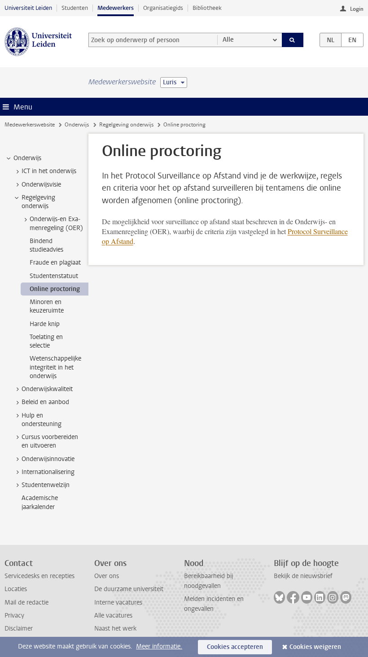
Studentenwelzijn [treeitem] (46, 485)
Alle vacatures (113, 615)
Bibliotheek (207, 8)
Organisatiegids (163, 8)
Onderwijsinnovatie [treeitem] (48, 459)
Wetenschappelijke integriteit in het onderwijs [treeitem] (55, 367)
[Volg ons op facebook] (293, 597)
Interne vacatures (118, 602)
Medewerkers (115, 8)
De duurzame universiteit (128, 589)
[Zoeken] (292, 40)
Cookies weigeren (315, 647)
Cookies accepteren (235, 647)
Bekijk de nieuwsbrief (303, 576)
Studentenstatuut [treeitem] (54, 276)
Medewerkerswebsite (29, 124)
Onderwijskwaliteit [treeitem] (47, 389)
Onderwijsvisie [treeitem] (41, 184)
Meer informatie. (159, 646)
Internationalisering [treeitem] (48, 472)
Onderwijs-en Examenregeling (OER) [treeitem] (56, 223)
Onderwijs (77, 124)
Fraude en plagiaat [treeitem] (55, 262)
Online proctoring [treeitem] (55, 289)
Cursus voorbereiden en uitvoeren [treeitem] (50, 441)
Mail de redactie (26, 602)
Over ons (106, 576)
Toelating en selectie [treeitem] (46, 341)
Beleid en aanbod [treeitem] (45, 402)
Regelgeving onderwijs (126, 124)
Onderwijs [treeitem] (27, 158)
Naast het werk (115, 628)
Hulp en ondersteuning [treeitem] (41, 419)
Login (357, 9)
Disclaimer (18, 628)
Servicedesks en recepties (39, 576)
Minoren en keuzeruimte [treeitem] (47, 306)
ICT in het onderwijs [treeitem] (49, 171)
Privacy (14, 615)
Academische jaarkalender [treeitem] (40, 502)
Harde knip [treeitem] (45, 324)
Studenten (74, 8)
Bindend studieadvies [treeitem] (46, 245)
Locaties (15, 589)
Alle (228, 39)
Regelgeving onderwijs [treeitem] (38, 201)
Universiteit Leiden (28, 8)
